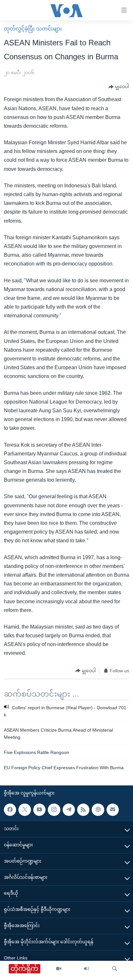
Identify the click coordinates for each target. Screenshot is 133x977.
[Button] (118, 86)
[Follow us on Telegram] (69, 810)
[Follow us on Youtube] (39, 810)
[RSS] (83, 810)
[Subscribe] (113, 810)
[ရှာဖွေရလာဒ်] (114, 969)
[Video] (58, 969)
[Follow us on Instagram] (54, 810)
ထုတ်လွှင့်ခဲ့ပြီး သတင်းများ (33, 28)
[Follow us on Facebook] (10, 810)
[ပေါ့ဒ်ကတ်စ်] (98, 810)
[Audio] (86, 969)
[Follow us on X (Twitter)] (24, 810)
